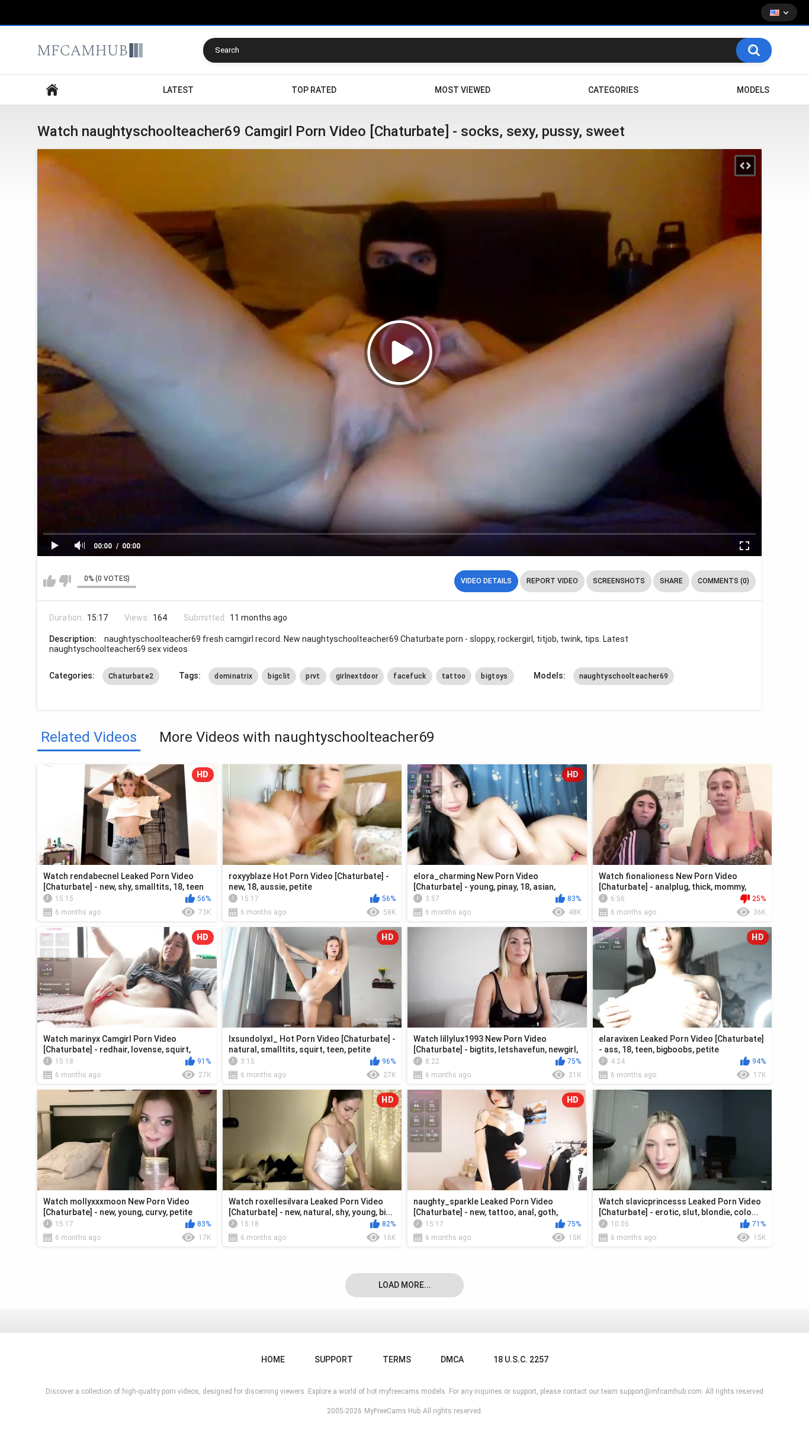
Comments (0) (723, 581)
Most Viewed (462, 90)
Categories (613, 90)
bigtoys (494, 676)
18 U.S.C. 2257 (520, 1359)
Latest (178, 90)
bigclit (279, 676)
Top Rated (313, 90)
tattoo (454, 676)
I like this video (49, 581)
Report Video (552, 581)
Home (52, 90)
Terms (397, 1359)
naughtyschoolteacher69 (624, 676)
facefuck (409, 676)
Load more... (404, 1285)
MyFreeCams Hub (392, 1411)
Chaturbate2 (130, 676)
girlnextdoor (357, 676)
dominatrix (233, 676)
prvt (313, 676)
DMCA (452, 1359)
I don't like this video (65, 581)
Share (671, 581)
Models (753, 90)
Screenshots (619, 581)
